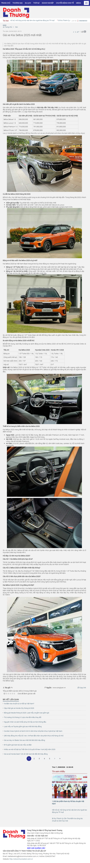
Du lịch (28, 3)
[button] (82, 32)
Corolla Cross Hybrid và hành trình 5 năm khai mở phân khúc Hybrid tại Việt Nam (33, 731)
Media (78, 3)
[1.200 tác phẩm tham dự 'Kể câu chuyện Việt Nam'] (69, 786)
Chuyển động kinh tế (65, 3)
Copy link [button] (82, 688)
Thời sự (36, 3)
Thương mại (18, 3)
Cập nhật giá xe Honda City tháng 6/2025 (19, 708)
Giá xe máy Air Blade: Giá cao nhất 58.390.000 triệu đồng (24, 740)
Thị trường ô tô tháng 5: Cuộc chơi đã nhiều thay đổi (22, 717)
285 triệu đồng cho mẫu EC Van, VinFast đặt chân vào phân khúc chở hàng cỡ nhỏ (33, 736)
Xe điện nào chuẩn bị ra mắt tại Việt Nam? (19, 704)
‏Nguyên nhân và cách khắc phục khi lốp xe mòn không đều (25, 722)
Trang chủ (5, 3)
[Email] (85, 31)
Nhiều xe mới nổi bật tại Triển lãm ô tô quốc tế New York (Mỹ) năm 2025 (29, 749)
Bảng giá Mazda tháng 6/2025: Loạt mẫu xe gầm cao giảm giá (26, 713)
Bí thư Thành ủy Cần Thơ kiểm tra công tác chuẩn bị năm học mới (67, 819)
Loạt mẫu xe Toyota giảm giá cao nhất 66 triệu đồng (23, 726)
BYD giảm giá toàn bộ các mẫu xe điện (18, 745)
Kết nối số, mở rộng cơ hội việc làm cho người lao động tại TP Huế (69, 811)
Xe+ (16, 27)
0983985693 (83, 21)
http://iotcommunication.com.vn (21, 859)
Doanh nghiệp (48, 3)
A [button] (73, 32)
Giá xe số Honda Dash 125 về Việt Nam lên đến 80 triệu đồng (26, 754)
